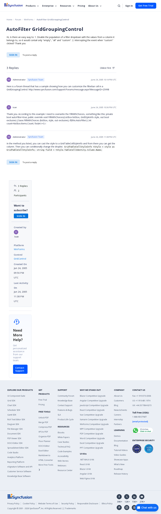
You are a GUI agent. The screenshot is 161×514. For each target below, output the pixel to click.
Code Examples (65, 451)
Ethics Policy (107, 503)
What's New (119, 464)
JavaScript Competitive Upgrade (94, 405)
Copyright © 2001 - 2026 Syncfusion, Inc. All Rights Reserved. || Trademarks (41, 508)
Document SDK (14, 433)
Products (31, 5)
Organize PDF (45, 436)
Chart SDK (11, 405)
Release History (121, 473)
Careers (117, 414)
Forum (18, 19)
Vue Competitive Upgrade (91, 414)
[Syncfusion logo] (15, 4)
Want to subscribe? (21, 208)
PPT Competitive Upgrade (91, 447)
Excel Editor (44, 450)
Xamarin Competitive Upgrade (93, 419)
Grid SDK (11, 400)
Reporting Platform (15, 462)
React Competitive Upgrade (92, 410)
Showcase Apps (121, 459)
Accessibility (63, 456)
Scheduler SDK (13, 410)
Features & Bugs (65, 410)
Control (18, 254)
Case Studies (63, 442)
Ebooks (61, 432)
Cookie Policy (29, 503)
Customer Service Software (19, 471)
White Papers (63, 437)
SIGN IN (13, 54)
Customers (119, 400)
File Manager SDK (15, 429)
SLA (59, 414)
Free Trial (43, 399)
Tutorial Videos (121, 450)
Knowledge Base (65, 400)
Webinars (62, 465)
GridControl (20, 258)
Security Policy (67, 503)
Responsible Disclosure (87, 503)
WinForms (28, 19)
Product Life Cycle (66, 419)
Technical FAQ (64, 446)
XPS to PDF (43, 431)
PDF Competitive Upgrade (91, 433)
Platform (19, 245)
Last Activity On (21, 285)
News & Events (120, 410)
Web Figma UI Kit (87, 478)
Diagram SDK (13, 424)
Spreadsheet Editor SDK (17, 447)
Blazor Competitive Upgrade (92, 396)
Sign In (129, 5)
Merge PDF (43, 422)
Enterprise (47, 5)
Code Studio (12, 452)
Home (9, 19)
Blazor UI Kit (85, 469)
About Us (93, 5)
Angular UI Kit (86, 473)
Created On (20, 264)
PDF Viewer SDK (14, 438)
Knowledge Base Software (19, 476)
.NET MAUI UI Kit (87, 459)
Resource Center (65, 470)
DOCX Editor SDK (14, 443)
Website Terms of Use (48, 503)
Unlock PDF (44, 417)
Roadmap (118, 469)
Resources (65, 5)
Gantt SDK (11, 414)
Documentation (121, 440)
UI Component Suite (16, 396)
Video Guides (120, 455)
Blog (116, 405)
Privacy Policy (13, 503)
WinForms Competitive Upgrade (94, 424)
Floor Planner (44, 441)
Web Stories (63, 461)
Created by (20, 227)
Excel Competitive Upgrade (92, 443)
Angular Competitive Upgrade (93, 400)
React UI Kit (85, 464)
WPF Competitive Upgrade (91, 429)
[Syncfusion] (20, 496)
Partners (118, 424)
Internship (118, 419)
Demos (117, 436)
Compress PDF (45, 427)
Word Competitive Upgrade (92, 438)
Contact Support (19, 369)
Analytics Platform (15, 457)
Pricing (81, 5)
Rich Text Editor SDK (16, 419)
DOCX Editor (44, 446)
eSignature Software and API (19, 466)
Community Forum (66, 396)
